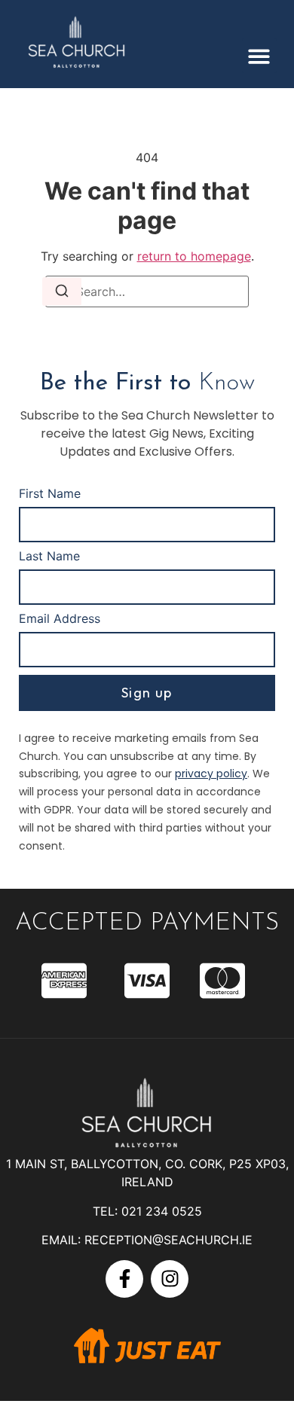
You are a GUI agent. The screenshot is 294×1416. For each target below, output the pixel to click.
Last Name (49, 556)
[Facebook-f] (124, 1279)
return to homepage (194, 256)
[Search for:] (147, 291)
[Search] (61, 291)
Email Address (59, 619)
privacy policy (211, 773)
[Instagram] (169, 1279)
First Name (50, 494)
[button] (259, 56)
